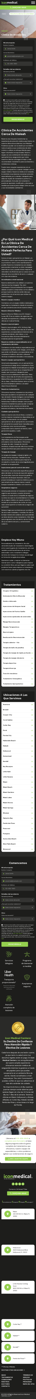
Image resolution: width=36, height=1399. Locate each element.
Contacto (5, 1386)
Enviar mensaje (18, 119)
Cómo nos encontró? (9, 90)
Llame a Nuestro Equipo (18, 1159)
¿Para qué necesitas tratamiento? (13, 79)
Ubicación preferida (9, 71)
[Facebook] (13, 1184)
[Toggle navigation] (33, 3)
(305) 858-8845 (19, 1193)
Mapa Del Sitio (28, 1384)
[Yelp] (23, 1184)
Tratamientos (7, 1377)
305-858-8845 (7, 110)
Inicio (3, 1375)
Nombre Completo (8, 45)
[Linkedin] (19, 1184)
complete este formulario (15, 1141)
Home (4, 14)
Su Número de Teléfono (10, 60)
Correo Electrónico (8, 52)
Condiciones (6, 1380)
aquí (28, 113)
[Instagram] (16, 1184)
